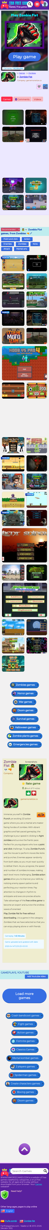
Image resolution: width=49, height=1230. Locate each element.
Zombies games (25, 684)
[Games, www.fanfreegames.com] (17, 5)
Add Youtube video (36, 976)
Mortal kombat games (25, 1058)
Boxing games (25, 1092)
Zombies (22, 244)
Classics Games (25, 1049)
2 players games (25, 1066)
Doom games (25, 710)
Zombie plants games (25, 735)
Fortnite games (25, 1041)
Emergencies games (25, 744)
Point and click (11, 239)
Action (27, 239)
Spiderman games (25, 1075)
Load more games (24, 996)
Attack (7, 249)
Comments (22, 99)
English (9, 1211)
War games (25, 701)
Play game (24, 56)
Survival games (25, 718)
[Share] (45, 86)
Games (7, 99)
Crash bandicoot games (25, 1015)
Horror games (25, 693)
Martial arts (21, 249)
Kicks (35, 244)
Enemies (8, 244)
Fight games (25, 1024)
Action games (25, 1032)
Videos (37, 99)
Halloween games (25, 727)
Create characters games (25, 1083)
